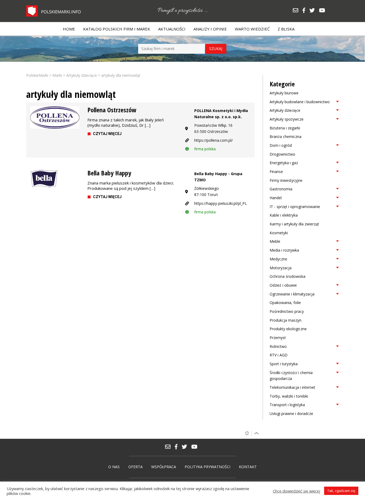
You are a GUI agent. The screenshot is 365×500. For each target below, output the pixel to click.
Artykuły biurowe (284, 92)
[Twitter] (314, 10)
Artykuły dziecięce (285, 110)
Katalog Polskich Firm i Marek (116, 29)
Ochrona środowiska (287, 276)
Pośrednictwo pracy (287, 311)
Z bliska (286, 29)
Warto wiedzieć (252, 29)
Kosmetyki (279, 232)
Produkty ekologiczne (288, 328)
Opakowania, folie (285, 302)
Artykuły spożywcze (287, 119)
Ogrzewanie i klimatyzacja (292, 294)
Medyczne (278, 258)
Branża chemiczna (285, 136)
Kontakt (248, 466)
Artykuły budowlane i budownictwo (300, 101)
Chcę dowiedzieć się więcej (296, 491)
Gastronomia (281, 188)
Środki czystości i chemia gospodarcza (291, 375)
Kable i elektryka (284, 215)
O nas (114, 466)
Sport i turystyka (284, 363)
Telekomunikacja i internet (292, 387)
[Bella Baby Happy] (54, 179)
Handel (276, 197)
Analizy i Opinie (210, 29)
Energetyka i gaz (284, 162)
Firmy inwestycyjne (286, 180)
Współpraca (163, 466)
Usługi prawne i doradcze (291, 413)
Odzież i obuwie (283, 285)
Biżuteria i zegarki (285, 127)
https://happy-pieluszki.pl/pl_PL (220, 203)
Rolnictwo (278, 346)
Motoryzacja (281, 267)
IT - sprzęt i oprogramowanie (295, 206)
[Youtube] (323, 10)
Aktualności (171, 29)
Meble (275, 241)
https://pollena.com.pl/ (213, 140)
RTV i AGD (279, 354)
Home (69, 29)
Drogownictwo (282, 154)
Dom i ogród (281, 145)
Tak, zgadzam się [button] (341, 490)
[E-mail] (297, 10)
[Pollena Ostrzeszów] (54, 117)
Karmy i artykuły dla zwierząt (294, 223)
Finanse (276, 171)
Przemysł (278, 337)
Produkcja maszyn (285, 320)
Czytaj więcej (107, 134)
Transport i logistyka (287, 404)
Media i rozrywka (284, 250)
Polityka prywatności (207, 466)
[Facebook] (305, 10)
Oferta (135, 466)
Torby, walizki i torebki (289, 396)
